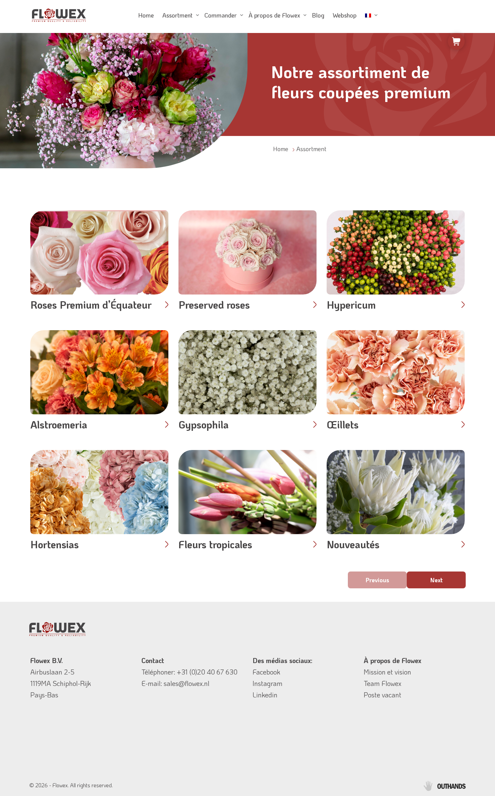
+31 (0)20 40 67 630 (207, 671)
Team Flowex (382, 683)
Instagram (268, 683)
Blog (318, 15)
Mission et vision (387, 671)
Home (146, 15)
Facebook (266, 671)
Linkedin (265, 694)
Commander (220, 15)
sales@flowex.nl (186, 683)
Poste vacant (382, 694)
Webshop (345, 15)
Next (436, 580)
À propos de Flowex (274, 15)
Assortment (177, 15)
